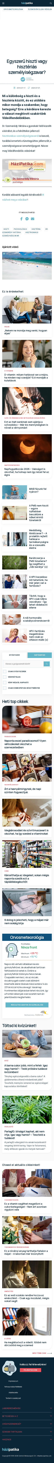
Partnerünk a (29, 1015)
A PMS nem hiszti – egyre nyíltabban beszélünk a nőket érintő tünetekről (38, 513)
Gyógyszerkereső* (11, 1424)
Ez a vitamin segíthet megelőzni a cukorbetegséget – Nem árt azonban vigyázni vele (25, 1206)
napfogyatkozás (12, 465)
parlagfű (8, 1127)
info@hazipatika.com (44, 1456)
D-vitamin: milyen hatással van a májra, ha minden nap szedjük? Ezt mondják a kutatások (26, 377)
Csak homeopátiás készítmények (24, 688)
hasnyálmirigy (11, 785)
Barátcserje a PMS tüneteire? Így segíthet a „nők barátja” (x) (38, 562)
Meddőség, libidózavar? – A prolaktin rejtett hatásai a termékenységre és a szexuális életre (38, 539)
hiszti (6, 229)
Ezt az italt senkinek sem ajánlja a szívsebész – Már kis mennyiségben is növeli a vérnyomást (26, 424)
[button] (27, 1408)
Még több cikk (39, 1353)
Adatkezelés (13, 1392)
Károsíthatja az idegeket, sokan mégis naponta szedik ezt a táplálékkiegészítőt (26, 878)
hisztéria (36, 229)
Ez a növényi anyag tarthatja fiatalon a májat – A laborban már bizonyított (26, 1252)
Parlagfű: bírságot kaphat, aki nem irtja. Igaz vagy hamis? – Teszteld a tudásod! (24, 1135)
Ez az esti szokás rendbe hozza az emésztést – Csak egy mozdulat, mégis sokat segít (26, 1298)
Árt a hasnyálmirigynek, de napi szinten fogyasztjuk (22, 790)
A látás (7, 1339)
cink (6, 871)
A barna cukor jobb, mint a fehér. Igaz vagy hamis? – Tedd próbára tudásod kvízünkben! (26, 1069)
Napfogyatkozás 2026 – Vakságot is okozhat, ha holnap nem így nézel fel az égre (26, 471)
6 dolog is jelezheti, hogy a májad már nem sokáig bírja (26, 921)
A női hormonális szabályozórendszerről (36, 619)
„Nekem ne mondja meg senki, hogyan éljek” (25, 332)
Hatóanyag (39, 655)
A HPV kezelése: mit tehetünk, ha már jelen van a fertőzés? (38, 581)
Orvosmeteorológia (13, 9)
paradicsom (10, 737)
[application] (27, 173)
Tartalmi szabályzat (13, 1398)
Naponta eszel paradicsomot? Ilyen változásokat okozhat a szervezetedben (25, 744)
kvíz (6, 1061)
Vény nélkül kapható (18, 683)
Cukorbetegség (11, 1200)
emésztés (8, 1291)
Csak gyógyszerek (17, 671)
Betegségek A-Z (10, 1416)
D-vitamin (8, 371)
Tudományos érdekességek (16, 1247)
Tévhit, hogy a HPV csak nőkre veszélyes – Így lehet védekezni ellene (38, 601)
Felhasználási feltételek (13, 1387)
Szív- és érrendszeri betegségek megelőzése (24, 418)
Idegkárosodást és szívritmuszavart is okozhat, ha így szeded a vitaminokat (26, 832)
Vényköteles (14, 677)
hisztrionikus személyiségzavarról (20, 135)
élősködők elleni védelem (40, 9)
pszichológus (20, 229)
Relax (6, 327)
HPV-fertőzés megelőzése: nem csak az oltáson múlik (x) (38, 635)
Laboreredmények (11, 1408)
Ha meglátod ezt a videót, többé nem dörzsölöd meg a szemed (25, 1344)
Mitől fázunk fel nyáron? (38, 490)
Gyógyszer (14, 655)
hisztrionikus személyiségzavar (20, 234)
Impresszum (13, 1381)
